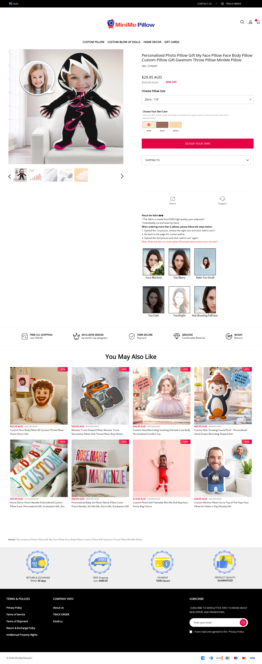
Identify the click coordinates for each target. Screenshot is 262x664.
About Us (58, 607)
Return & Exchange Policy (20, 628)
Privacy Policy (14, 607)
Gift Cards (171, 42)
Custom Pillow (93, 42)
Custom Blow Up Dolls (123, 42)
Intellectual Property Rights (21, 634)
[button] (17, 106)
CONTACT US (204, 3)
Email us (58, 621)
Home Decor (152, 42)
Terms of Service (15, 614)
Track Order (233, 3)
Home (11, 539)
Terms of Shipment (17, 621)
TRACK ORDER (61, 614)
